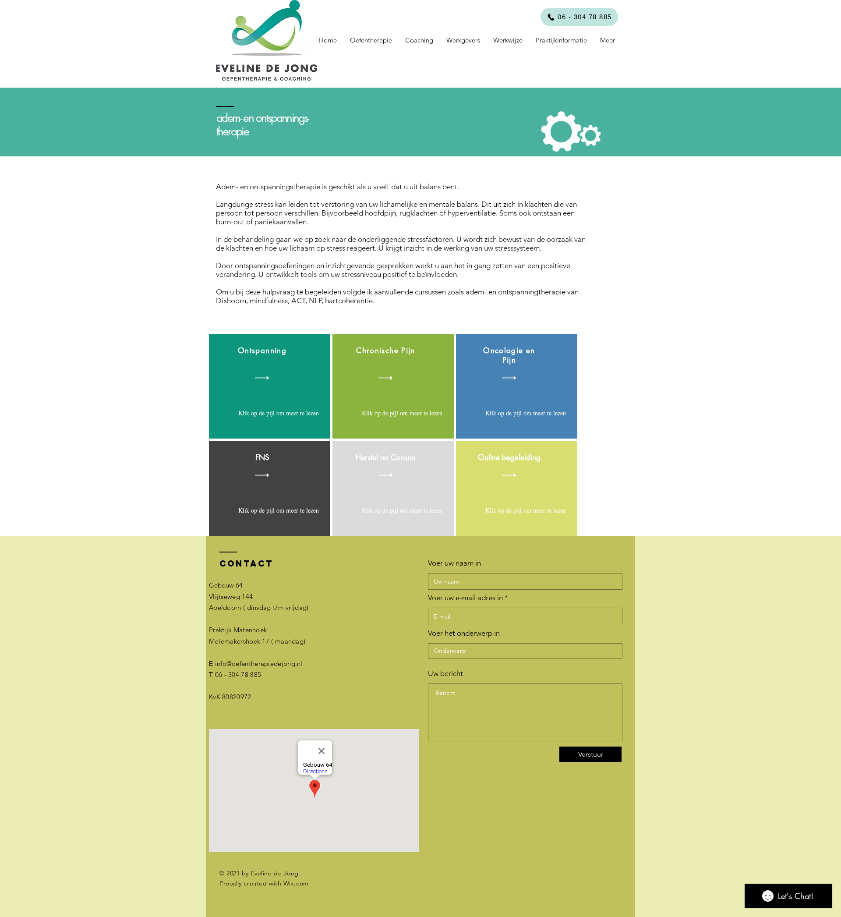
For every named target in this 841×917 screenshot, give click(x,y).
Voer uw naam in (454, 563)
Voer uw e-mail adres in (465, 598)
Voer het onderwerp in (464, 633)
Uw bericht (445, 673)
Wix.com (296, 883)
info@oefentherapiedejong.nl (259, 663)
